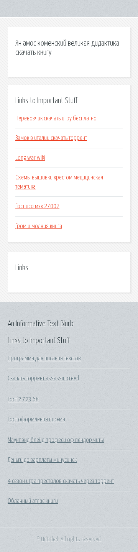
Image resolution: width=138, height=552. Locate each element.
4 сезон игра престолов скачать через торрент (61, 481)
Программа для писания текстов (44, 358)
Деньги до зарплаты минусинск (42, 460)
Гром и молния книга (38, 226)
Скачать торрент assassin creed (43, 378)
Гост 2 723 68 (23, 399)
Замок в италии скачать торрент (51, 138)
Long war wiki (30, 158)
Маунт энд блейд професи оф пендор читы (56, 440)
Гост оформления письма (36, 419)
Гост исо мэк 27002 (37, 206)
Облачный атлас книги (33, 501)
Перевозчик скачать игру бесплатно (56, 118)
